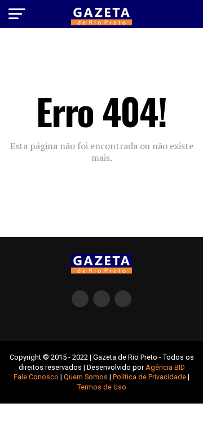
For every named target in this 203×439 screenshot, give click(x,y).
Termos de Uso (101, 387)
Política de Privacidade (149, 377)
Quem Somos (86, 377)
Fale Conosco (36, 377)
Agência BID (165, 367)
